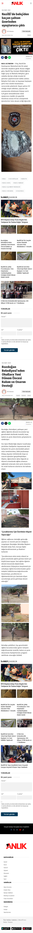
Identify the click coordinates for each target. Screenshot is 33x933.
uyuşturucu (20, 191)
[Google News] (28, 59)
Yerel (29, 35)
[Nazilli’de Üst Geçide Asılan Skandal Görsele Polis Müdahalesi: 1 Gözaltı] (24, 231)
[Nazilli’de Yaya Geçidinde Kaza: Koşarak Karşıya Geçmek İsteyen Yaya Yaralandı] (16, 754)
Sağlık (5, 876)
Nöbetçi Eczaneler (9, 895)
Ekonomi (6, 873)
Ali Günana (10, 31)
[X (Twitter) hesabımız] (14, 830)
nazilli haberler (18, 183)
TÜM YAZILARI (26, 31)
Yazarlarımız (7, 912)
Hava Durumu (7, 887)
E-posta (20, 330)
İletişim (6, 906)
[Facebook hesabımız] (11, 830)
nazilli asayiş (6, 183)
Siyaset (6, 870)
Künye (5, 909)
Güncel (24, 395)
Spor (5, 879)
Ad (2, 330)
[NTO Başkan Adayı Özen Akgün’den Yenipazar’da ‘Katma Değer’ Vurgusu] (16, 208)
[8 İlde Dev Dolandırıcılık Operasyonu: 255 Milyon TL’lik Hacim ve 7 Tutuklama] (16, 290)
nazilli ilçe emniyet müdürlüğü (11, 187)
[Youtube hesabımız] (20, 830)
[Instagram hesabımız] (17, 830)
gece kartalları (13, 179)
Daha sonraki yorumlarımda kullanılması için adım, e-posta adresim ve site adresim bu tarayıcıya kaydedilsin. (16, 342)
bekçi (4, 179)
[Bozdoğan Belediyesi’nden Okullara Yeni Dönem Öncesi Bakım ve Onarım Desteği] (8, 231)
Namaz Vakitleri (8, 893)
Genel (18, 395)
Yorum (3, 316)
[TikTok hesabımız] (23, 830)
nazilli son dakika (8, 191)
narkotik (24, 179)
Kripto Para (7, 890)
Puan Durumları (8, 898)
